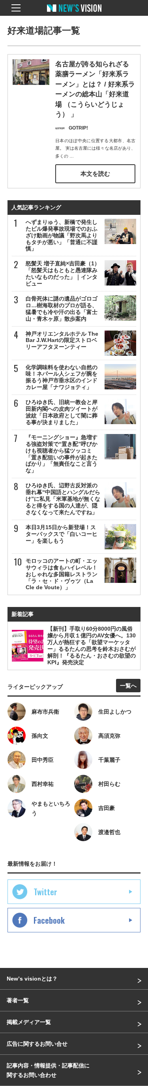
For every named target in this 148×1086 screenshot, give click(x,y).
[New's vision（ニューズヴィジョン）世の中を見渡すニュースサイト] (74, 14)
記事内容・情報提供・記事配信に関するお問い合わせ (48, 1070)
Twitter (45, 892)
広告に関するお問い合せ (37, 1044)
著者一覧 (18, 1000)
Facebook (49, 920)
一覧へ (128, 685)
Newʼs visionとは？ (32, 978)
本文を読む (95, 173)
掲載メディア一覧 (29, 1022)
